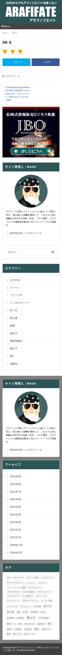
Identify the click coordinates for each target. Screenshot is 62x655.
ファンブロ (16, 295)
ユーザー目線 (46, 601)
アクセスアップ (47, 578)
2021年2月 (15, 529)
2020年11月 (16, 552)
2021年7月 (15, 491)
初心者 (13, 318)
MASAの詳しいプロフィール (26, 233)
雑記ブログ (17, 634)
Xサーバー (18, 577)
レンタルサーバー (20, 302)
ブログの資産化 (28, 592)
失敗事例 (34, 612)
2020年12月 (16, 545)
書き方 (13, 348)
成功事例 (10, 618)
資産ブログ (46, 629)
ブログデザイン (13, 596)
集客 (8, 634)
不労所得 (37, 606)
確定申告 (41, 624)
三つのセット (25, 606)
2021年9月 (15, 476)
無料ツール (11, 624)
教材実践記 (16, 340)
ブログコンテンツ (44, 592)
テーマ (9, 588)
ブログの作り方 (13, 592)
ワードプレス (12, 606)
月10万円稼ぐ (44, 618)
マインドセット (13, 601)
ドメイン (15, 287)
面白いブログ (29, 634)
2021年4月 (15, 514)
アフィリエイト (15, 583)
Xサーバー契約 (33, 578)
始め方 (13, 333)
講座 (36, 629)
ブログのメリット (35, 588)
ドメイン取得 (20, 588)
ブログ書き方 (27, 596)
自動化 (13, 363)
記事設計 (18, 629)
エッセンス (30, 583)
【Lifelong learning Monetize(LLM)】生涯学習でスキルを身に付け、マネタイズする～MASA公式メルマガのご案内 (17, 93)
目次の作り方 (29, 624)
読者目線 (28, 629)
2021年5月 (15, 506)
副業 (12, 325)
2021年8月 (15, 484)
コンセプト (42, 583)
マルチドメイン (30, 600)
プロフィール (40, 596)
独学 (20, 624)
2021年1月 (15, 537)
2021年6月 (15, 499)
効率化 (25, 612)
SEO (9, 578)
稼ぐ (12, 356)
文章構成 (20, 618)
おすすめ (15, 280)
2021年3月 (15, 522)
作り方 (13, 310)
